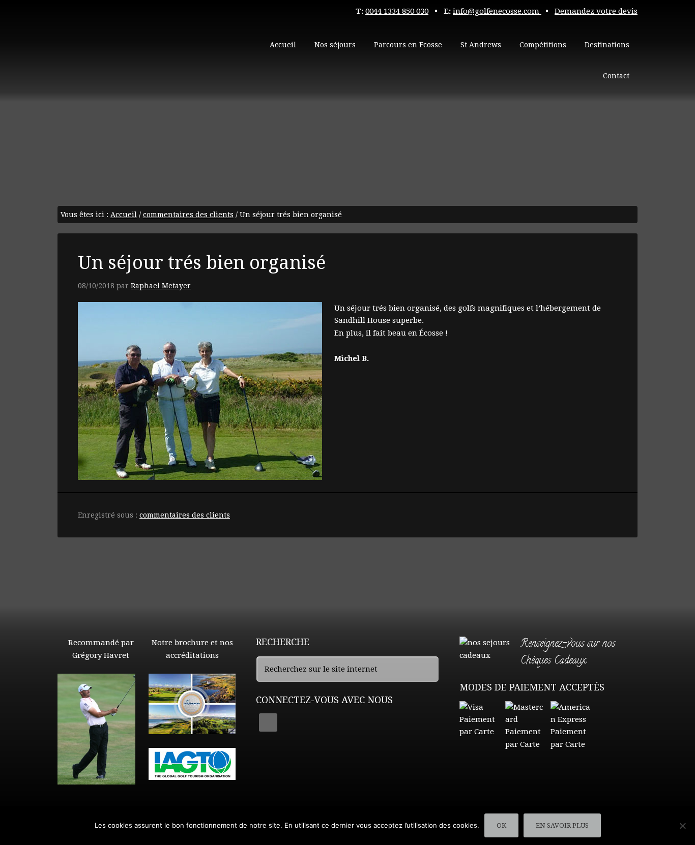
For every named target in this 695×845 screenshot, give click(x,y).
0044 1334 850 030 (396, 11)
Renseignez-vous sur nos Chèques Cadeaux (567, 653)
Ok (501, 825)
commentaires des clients (184, 515)
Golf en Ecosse (133, 46)
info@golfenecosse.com (497, 11)
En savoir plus (562, 825)
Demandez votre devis (596, 11)
